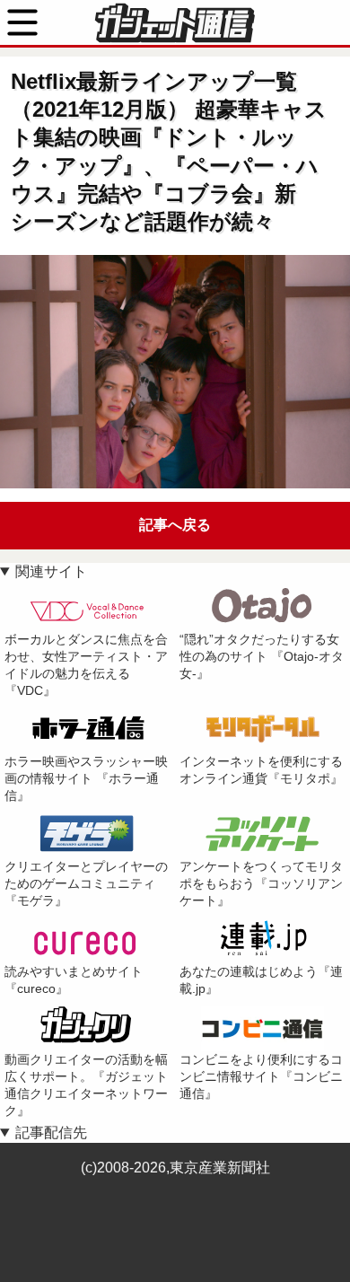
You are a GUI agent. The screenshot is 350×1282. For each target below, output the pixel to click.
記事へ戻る (175, 524)
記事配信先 (51, 1132)
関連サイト (51, 571)
